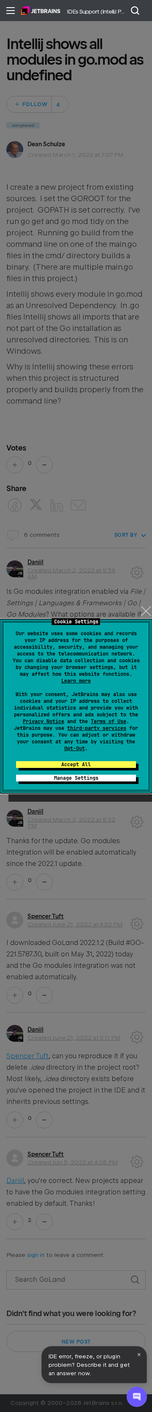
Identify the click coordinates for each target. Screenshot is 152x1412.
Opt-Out (74, 748)
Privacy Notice (43, 721)
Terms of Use (108, 721)
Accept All (76, 764)
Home (40, 10)
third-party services (96, 728)
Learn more (76, 680)
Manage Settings (76, 778)
